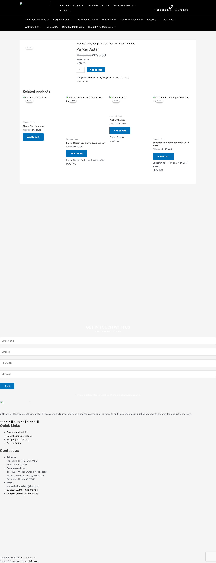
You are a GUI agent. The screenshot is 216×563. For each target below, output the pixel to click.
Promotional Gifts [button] (86, 19)
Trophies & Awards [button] (123, 5)
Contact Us (52, 27)
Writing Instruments (125, 43)
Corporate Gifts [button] (61, 19)
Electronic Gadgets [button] (130, 19)
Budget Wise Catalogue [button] (100, 27)
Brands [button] (63, 10)
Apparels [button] (151, 19)
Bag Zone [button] (168, 19)
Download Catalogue (73, 27)
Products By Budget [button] (70, 5)
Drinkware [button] (107, 19)
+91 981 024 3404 (111, 331)
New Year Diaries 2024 (37, 19)
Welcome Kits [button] (32, 27)
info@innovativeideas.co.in (126, 395)
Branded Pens (84, 43)
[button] (82, 5)
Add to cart (96, 69)
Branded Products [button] (97, 5)
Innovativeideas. (27, 557)
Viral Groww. (31, 561)
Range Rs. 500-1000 (102, 43)
